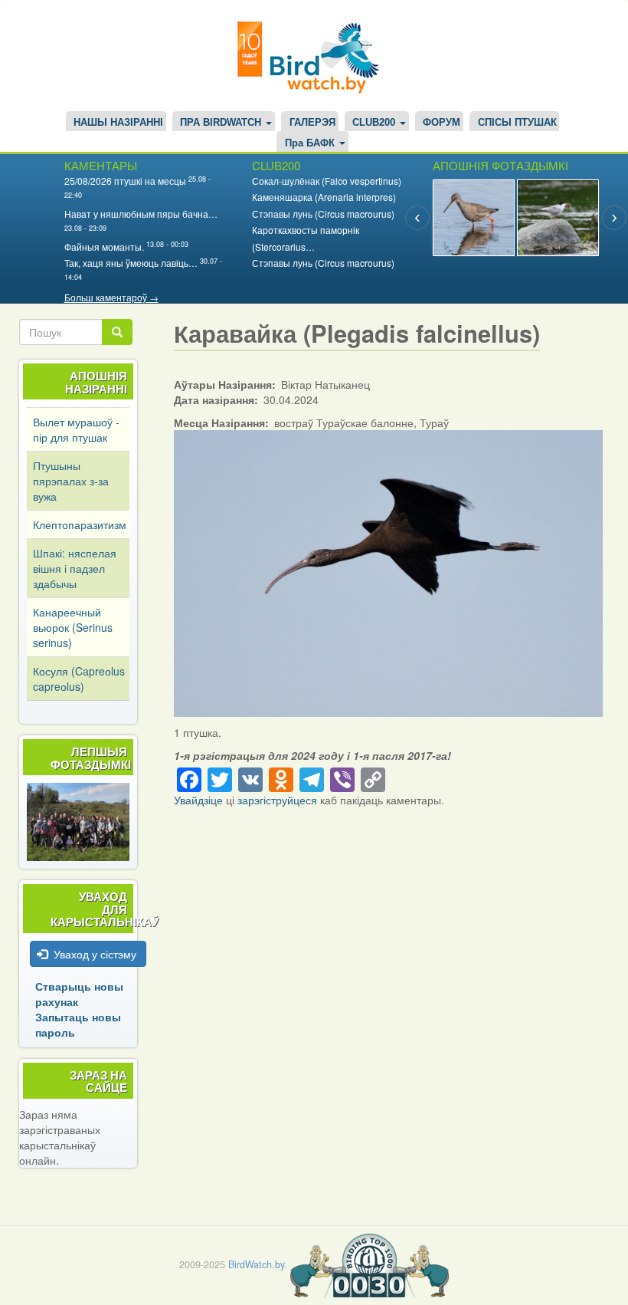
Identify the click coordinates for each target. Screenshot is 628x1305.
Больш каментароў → (111, 297)
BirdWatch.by (256, 1264)
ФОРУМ (441, 122)
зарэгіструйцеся (277, 799)
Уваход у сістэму (95, 953)
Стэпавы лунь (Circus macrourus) (323, 213)
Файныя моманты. (104, 246)
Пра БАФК (311, 143)
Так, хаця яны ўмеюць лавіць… (131, 262)
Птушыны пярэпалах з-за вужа (71, 481)
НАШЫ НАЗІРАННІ (118, 122)
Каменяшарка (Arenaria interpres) (324, 196)
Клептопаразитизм (79, 524)
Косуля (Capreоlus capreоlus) (79, 678)
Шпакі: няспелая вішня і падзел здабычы (74, 568)
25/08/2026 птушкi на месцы (125, 180)
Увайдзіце (198, 799)
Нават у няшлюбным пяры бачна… (141, 213)
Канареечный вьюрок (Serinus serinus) (73, 627)
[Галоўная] (314, 55)
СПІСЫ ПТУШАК (517, 122)
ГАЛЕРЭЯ (312, 122)
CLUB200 (375, 122)
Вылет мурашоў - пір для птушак (76, 429)
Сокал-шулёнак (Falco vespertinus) (326, 180)
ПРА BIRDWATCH (222, 122)
